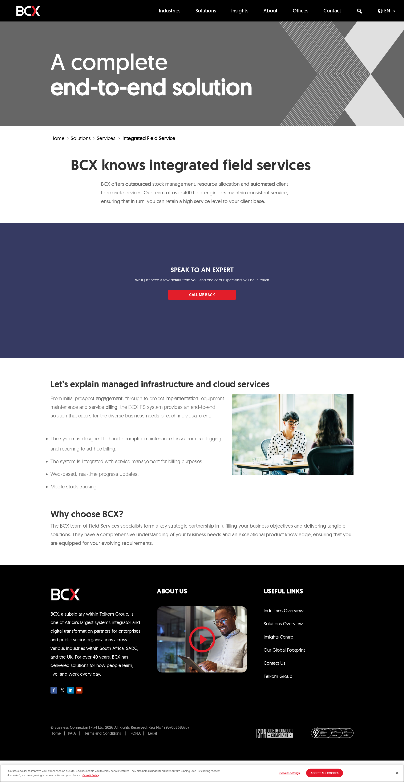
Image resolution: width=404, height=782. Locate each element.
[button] (359, 10)
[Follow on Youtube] (79, 690)
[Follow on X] (62, 690)
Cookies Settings (289, 773)
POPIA (135, 734)
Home (57, 138)
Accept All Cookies (325, 773)
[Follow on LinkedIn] (70, 690)
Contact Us (274, 663)
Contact (332, 11)
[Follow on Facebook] (53, 690)
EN (387, 11)
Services (106, 138)
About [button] (270, 11)
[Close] (397, 773)
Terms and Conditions (102, 734)
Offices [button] (300, 11)
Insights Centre (278, 637)
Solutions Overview (283, 624)
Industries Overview (284, 611)
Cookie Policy (90, 775)
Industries (169, 11)
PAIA (72, 734)
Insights (239, 11)
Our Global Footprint (284, 650)
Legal (152, 734)
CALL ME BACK (202, 295)
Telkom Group (278, 676)
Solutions (205, 11)
